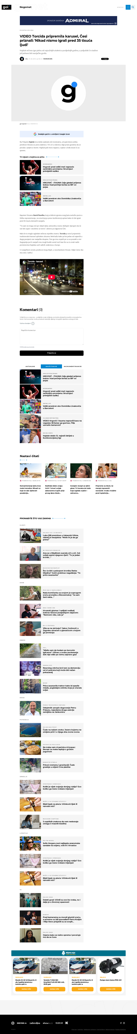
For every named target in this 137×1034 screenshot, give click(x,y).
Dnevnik (22, 1024)
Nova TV (12, 1024)
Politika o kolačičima (120, 1029)
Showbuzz (48, 1024)
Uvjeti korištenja (100, 1029)
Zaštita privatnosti (110, 1029)
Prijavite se (51, 353)
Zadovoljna (34, 1024)
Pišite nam (74, 1029)
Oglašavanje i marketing (90, 1029)
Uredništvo (80, 1029)
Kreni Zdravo (66, 1024)
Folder (59, 1024)
